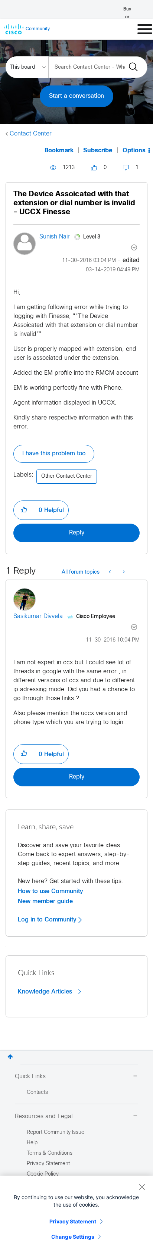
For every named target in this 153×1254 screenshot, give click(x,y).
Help (32, 1143)
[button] (23, 510)
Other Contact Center (66, 476)
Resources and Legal (44, 1116)
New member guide (45, 901)
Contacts (37, 1092)
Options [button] (134, 150)
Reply (76, 533)
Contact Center (31, 134)
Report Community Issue (55, 1132)
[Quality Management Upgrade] (123, 572)
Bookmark (59, 150)
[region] (76, 1215)
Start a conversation (76, 96)
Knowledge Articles (46, 992)
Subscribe (98, 150)
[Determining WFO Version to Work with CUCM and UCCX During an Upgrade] (110, 572)
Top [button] (10, 1056)
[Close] (142, 1187)
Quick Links (30, 1076)
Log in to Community (48, 919)
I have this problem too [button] (53, 453)
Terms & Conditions (49, 1153)
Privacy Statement (72, 1221)
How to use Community (50, 891)
